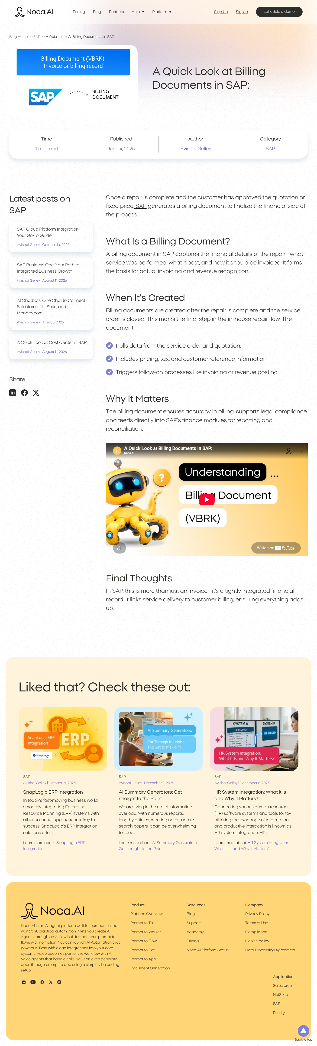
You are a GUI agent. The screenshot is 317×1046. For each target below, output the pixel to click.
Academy (195, 932)
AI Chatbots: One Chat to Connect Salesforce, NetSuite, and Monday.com (51, 307)
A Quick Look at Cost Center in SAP (52, 343)
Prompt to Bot (142, 950)
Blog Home (18, 37)
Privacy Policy (257, 914)
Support (194, 923)
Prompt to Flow (143, 941)
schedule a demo (279, 12)
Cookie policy (257, 941)
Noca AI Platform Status (208, 950)
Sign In (242, 12)
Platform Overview (146, 914)
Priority (279, 1013)
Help (136, 12)
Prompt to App (143, 959)
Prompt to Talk (142, 923)
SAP (36, 37)
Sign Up (221, 12)
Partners (116, 12)
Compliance (256, 932)
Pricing (79, 12)
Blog (97, 12)
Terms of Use (256, 923)
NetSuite (280, 995)
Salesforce (282, 986)
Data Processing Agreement (270, 950)
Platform (159, 12)
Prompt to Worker (145, 932)
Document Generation (150, 968)
